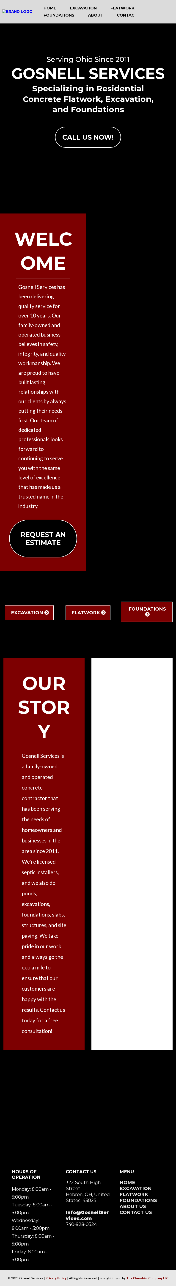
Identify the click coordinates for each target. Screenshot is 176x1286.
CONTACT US (136, 1212)
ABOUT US (133, 1206)
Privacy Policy (56, 1278)
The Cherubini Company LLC (147, 1278)
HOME (50, 8)
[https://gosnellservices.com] (17, 11)
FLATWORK (122, 8)
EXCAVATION (83, 8)
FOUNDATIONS (59, 15)
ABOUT (95, 15)
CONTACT (127, 15)
